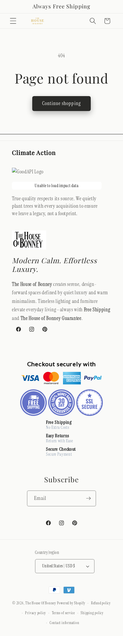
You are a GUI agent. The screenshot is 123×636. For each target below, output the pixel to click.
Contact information (64, 622)
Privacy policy (35, 613)
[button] (13, 21)
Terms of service (63, 613)
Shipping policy (92, 613)
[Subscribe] (88, 498)
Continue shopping (61, 103)
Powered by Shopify (71, 603)
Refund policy (101, 603)
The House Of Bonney (40, 603)
